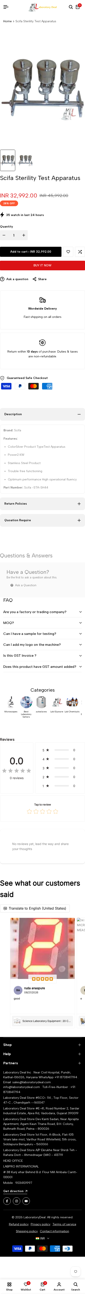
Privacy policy (40, 1224)
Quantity (6, 226)
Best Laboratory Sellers (26, 714)
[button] (68, 252)
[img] (16, 771)
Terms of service (64, 1224)
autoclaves (41, 711)
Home (7, 21)
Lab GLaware (56, 711)
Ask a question (16, 279)
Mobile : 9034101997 (17, 1183)
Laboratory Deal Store (19, 1119)
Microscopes (10, 711)
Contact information (54, 1231)
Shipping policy (27, 1231)
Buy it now (42, 265)
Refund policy (19, 1224)
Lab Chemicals (72, 711)
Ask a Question (25, 585)
